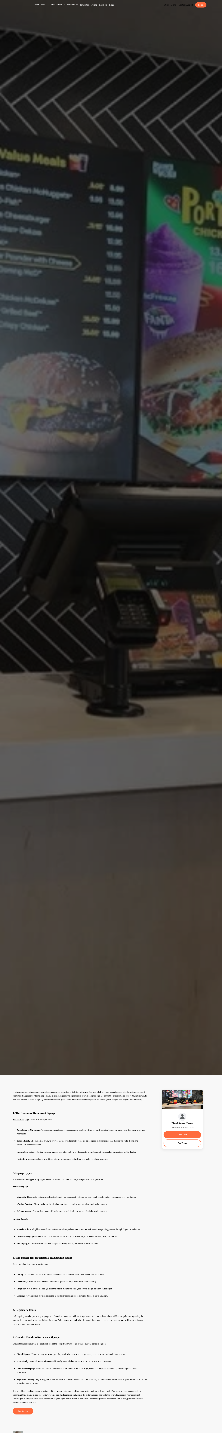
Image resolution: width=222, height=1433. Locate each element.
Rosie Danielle (21, 575)
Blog (61, 575)
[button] (23, 1411)
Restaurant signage (21, 1119)
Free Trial (182, 1134)
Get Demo (182, 1143)
